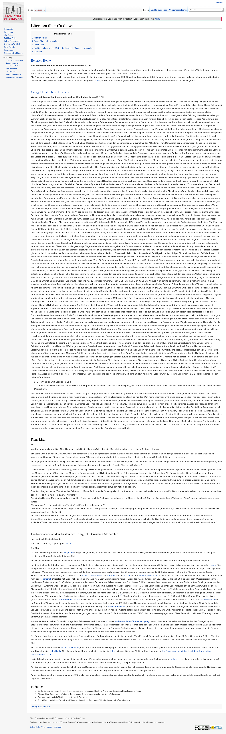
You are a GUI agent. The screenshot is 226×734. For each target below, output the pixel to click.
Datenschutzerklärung (13, 53)
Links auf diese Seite (14, 60)
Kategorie (36, 706)
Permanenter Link (13, 74)
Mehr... (158, 19)
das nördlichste (207, 599)
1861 (67, 543)
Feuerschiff (45, 579)
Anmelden (219, 3)
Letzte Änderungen (12, 41)
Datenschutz (35, 727)
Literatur (47, 706)
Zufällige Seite (10, 38)
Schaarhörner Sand (148, 575)
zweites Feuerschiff (116, 606)
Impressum (8, 50)
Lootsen (173, 659)
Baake (127, 575)
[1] (71, 543)
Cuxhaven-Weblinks (12, 44)
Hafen (112, 651)
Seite (30, 10)
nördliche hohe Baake (69, 599)
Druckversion (11, 72)
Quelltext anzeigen (159, 10)
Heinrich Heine (41, 60)
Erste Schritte (9, 47)
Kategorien (8, 32)
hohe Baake (55, 651)
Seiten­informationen (14, 78)
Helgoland (69, 552)
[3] (121, 595)
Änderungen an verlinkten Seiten (13, 64)
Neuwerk (111, 575)
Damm (97, 80)
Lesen (146, 10)
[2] (85, 568)
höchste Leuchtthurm (92, 575)
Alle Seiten (8, 35)
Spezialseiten (11, 68)
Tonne (213, 565)
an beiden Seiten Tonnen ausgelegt (132, 621)
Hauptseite (8, 29)
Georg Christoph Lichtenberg (50, 92)
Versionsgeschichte (178, 10)
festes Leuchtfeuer (70, 647)
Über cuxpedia (46, 727)
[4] (107, 620)
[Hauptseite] (13, 12)
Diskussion (40, 10)
